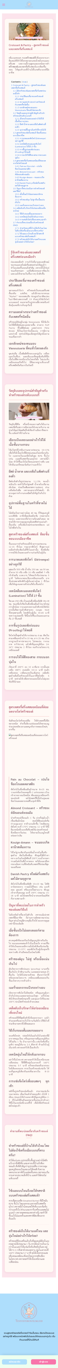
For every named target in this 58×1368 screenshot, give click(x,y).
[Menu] (3, 4)
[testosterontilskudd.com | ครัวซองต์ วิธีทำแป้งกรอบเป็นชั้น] (29, 4)
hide (24, 82)
